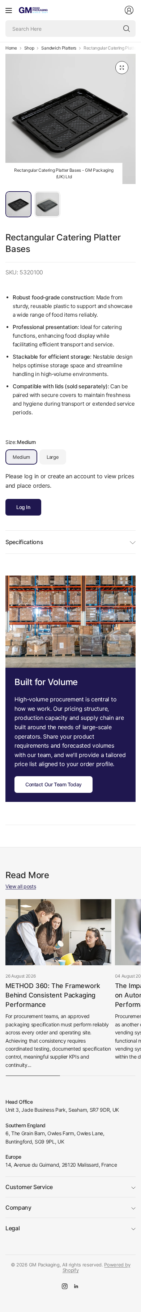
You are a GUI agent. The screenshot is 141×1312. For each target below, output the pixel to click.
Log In (23, 507)
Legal (12, 1228)
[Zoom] (121, 67)
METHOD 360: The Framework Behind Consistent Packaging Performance (52, 995)
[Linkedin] (76, 1286)
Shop (29, 48)
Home (11, 48)
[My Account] (129, 10)
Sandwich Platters (58, 48)
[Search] (127, 28)
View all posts (20, 886)
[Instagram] (64, 1286)
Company (18, 1207)
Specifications (24, 542)
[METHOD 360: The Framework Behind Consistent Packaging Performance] (58, 932)
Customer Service (29, 1187)
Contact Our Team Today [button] (53, 784)
